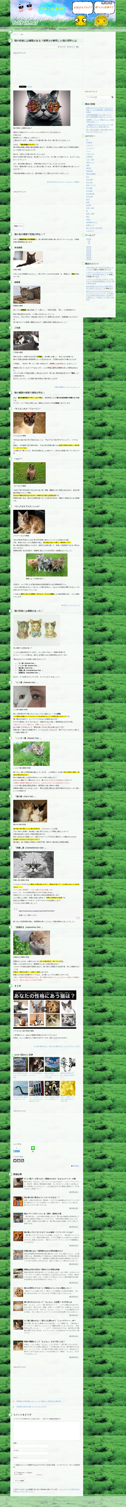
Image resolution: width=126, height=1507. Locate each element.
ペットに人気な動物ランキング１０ (36, 1074)
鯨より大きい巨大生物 (94, 228)
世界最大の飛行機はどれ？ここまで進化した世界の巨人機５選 (39, 1401)
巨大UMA (89, 179)
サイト (15, 1457)
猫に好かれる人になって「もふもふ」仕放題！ (63, 182)
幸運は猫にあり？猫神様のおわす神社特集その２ (43, 1251)
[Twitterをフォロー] (103, 2)
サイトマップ (42, 29)
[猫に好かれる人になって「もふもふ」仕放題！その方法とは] (18, 1306)
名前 (15, 1443)
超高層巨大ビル (91, 222)
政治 (87, 199)
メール (16, 1450)
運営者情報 (52, 29)
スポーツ (89, 145)
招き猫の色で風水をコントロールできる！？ (42, 1197)
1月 (89, 243)
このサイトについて (28, 29)
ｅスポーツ (90, 231)
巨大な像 (89, 182)
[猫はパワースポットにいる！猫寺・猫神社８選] (18, 1218)
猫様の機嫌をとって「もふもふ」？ (67, 387)
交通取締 (89, 157)
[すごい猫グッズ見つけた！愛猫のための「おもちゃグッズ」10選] (18, 1183)
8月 (89, 241)
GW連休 (89, 142)
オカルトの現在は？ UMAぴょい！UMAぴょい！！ (52, 1098)
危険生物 (89, 171)
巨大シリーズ (91, 185)
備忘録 (88, 168)
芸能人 (88, 219)
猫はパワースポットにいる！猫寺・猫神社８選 (42, 1214)
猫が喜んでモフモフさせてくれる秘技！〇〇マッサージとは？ (49, 1232)
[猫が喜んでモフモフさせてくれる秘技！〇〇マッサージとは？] (18, 1236)
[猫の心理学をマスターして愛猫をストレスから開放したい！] (18, 1292)
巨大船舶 (89, 191)
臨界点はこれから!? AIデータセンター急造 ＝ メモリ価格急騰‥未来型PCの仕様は (99, 110)
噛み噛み (76, 1166)
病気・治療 (90, 214)
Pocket (29, 86)
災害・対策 (90, 208)
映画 (87, 202)
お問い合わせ (63, 29)
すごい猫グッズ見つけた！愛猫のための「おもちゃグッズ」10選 (50, 1179)
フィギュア (90, 148)
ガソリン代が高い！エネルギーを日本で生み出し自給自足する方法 (36, 1099)
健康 (87, 165)
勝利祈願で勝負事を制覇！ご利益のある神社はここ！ (68, 1075)
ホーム (17, 29)
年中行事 (89, 197)
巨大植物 (89, 188)
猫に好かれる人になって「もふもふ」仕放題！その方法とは (48, 1302)
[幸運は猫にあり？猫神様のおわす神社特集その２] (18, 1255)
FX (87, 140)
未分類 (88, 205)
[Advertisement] (46, 68)
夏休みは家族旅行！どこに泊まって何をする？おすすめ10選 (52, 1075)
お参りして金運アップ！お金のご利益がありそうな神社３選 (68, 1099)
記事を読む (74, 1192)
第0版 (71, 1503)
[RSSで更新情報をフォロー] (110, 2)
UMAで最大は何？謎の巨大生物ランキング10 (20, 1098)
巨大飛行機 (90, 194)
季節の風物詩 (91, 174)
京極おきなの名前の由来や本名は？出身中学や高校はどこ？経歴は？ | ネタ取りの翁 (100, 295)
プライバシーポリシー (63, 1500)
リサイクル (90, 154)
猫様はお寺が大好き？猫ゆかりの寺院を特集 (42, 1269)
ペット (88, 151)
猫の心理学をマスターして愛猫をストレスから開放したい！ (48, 1288)
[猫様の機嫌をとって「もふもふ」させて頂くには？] (18, 1345)
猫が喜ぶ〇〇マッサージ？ (70, 605)
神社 (87, 216)
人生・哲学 (90, 159)
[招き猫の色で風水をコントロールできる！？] (18, 1201)
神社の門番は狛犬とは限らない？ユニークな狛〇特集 (20, 1075)
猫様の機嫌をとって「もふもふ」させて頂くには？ (44, 1342)
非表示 (20, 226)
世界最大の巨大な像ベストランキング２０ (31, 1406)
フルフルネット (61, 1503)
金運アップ (90, 225)
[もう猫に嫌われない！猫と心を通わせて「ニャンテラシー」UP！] (18, 1325)
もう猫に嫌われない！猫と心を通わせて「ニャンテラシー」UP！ (57, 1046)
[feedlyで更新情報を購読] (106, 2)
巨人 (87, 177)
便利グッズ (90, 162)
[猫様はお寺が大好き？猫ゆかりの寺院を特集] (18, 1273)
